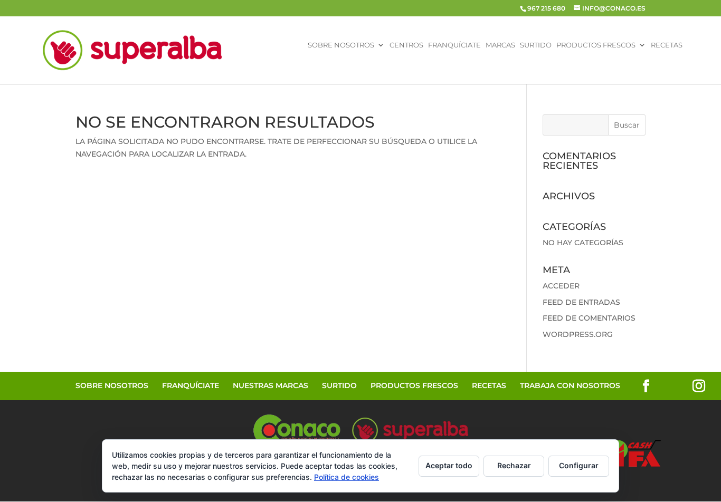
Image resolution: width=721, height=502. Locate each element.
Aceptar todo (448, 465)
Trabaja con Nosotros (570, 385)
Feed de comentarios (589, 318)
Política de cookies (346, 476)
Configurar (579, 465)
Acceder (561, 286)
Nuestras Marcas (270, 385)
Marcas (500, 45)
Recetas (666, 45)
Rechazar (514, 465)
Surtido (536, 45)
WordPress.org (578, 334)
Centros (406, 45)
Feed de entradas (581, 302)
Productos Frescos (595, 45)
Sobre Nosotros (341, 45)
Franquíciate (454, 45)
